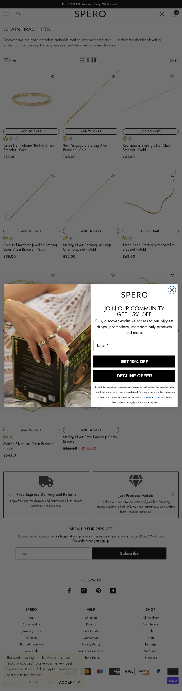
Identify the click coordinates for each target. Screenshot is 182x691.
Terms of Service (145, 397)
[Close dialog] (172, 290)
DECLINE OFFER (134, 375)
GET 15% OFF (134, 361)
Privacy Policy (159, 397)
